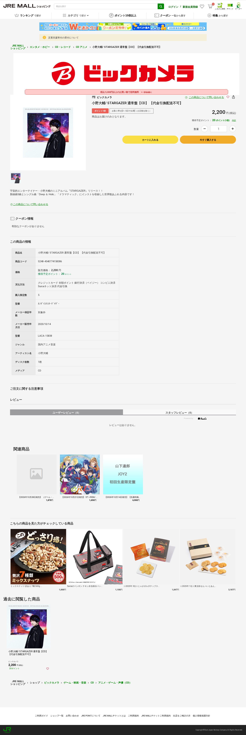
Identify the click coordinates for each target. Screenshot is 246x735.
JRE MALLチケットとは (114, 715)
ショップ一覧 (56, 715)
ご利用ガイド (41, 715)
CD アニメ (82, 46)
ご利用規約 (133, 715)
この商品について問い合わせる (206, 97)
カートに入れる (150, 139)
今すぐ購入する (208, 139)
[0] (210, 6)
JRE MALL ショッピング (17, 47)
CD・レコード (63, 46)
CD (92, 682)
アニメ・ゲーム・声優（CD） (115, 682)
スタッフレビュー (179, 412)
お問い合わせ (72, 715)
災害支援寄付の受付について (63, 37)
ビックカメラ (51, 682)
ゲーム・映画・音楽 (75, 682)
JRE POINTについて (90, 715)
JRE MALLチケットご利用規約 (156, 715)
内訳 (234, 120)
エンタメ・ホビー (40, 46)
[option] (48, 132)
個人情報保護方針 (201, 715)
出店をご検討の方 (181, 715)
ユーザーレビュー (66, 412)
